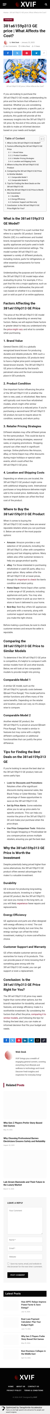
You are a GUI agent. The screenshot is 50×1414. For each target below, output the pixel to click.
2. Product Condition (20, 155)
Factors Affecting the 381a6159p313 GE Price (24, 148)
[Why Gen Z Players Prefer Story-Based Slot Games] (25, 1105)
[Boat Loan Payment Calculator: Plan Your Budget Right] (11, 1322)
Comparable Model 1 (20, 177)
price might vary (15, 329)
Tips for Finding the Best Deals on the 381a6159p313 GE (23, 185)
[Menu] (4, 4)
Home (5, 13)
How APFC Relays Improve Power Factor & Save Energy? (33, 1305)
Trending (8, 20)
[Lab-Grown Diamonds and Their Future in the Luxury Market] (25, 1164)
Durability (15, 196)
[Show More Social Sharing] (44, 53)
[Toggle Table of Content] (40, 139)
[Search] (45, 4)
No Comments (11, 46)
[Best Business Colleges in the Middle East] (11, 1354)
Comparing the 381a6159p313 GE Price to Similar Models (24, 172)
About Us (20, 1387)
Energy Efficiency (18, 199)
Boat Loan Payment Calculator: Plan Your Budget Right (31, 1322)
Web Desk (15, 42)
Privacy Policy (14, 1390)
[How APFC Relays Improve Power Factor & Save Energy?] (11, 1305)
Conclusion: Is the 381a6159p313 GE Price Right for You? (23, 207)
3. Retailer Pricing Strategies (23, 158)
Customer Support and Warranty (24, 202)
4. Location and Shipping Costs (24, 161)
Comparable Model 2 (20, 180)
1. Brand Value (17, 152)
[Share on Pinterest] (26, 53)
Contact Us (33, 1387)
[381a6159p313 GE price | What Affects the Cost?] (25, 82)
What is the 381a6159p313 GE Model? (24, 143)
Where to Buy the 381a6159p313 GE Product (23, 166)
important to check (26, 579)
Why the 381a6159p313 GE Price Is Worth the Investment (25, 191)
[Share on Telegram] (36, 53)
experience (22, 903)
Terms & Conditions (33, 1390)
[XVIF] (26, 4)
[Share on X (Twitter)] (17, 53)
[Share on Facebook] (7, 53)
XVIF (35, 1397)
